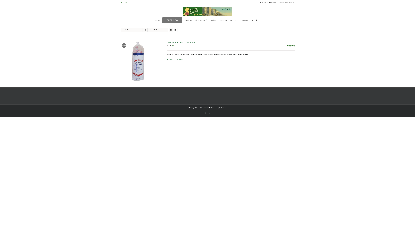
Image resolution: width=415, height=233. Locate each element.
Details (181, 59)
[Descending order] (145, 30)
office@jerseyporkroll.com (286, 2)
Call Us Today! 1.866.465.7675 (268, 2)
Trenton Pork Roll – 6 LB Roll (181, 42)
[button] (257, 20)
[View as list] (175, 30)
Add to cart (172, 59)
